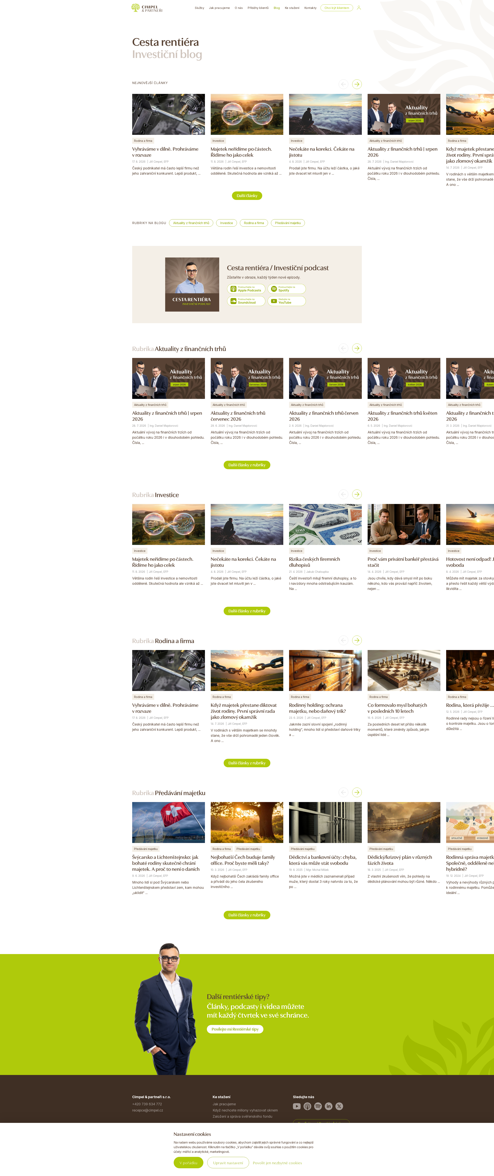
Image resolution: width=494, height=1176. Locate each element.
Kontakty (310, 8)
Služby (199, 8)
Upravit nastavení (228, 1162)
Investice (226, 223)
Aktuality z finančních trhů (191, 223)
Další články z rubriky (247, 464)
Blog (277, 8)
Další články (247, 195)
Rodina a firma (254, 223)
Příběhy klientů (258, 8)
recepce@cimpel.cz (147, 1110)
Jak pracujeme (219, 8)
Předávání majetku (288, 223)
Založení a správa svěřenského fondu (242, 1116)
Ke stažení (292, 8)
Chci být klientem (337, 8)
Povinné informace (147, 1154)
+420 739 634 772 (147, 1104)
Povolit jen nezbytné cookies (277, 1162)
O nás (239, 8)
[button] (343, 84)
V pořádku (188, 1162)
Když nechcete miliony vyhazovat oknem (245, 1110)
